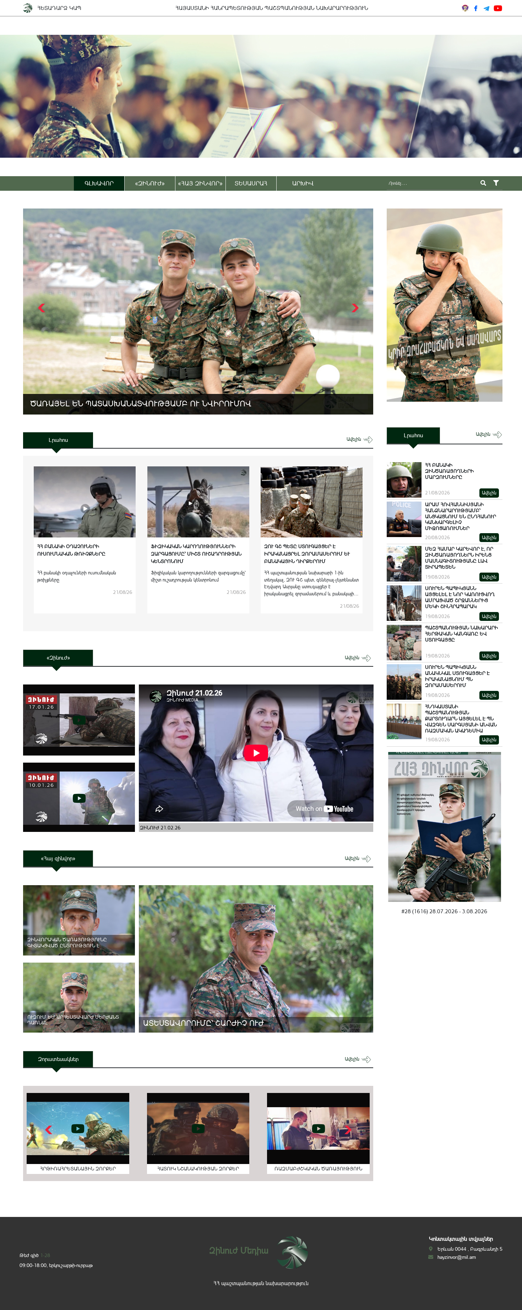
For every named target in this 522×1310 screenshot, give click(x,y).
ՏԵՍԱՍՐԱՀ (251, 183)
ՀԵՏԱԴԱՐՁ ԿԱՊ (59, 8)
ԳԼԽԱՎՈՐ (99, 183)
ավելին (355, 439)
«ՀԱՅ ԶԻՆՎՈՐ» (200, 183)
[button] (354, 308)
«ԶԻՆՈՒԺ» (150, 183)
